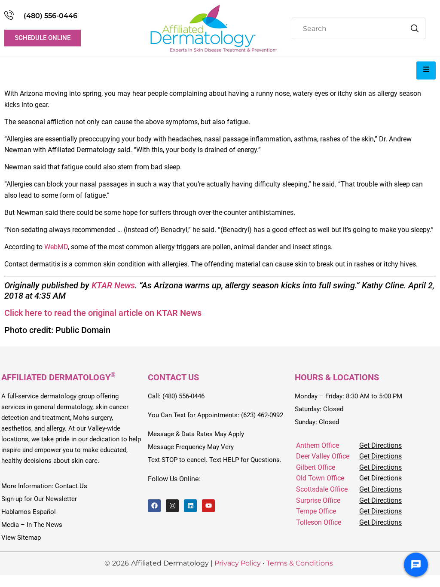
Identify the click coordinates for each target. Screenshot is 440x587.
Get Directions (380, 445)
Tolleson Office (318, 522)
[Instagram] (172, 505)
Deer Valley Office (322, 456)
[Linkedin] (190, 505)
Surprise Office (318, 500)
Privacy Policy (237, 563)
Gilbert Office (315, 467)
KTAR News (113, 285)
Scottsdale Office (322, 489)
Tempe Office (316, 511)
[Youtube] (208, 505)
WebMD (56, 247)
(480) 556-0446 (50, 16)
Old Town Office (320, 478)
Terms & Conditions (299, 563)
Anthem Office (317, 445)
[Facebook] (154, 505)
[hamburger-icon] (426, 70)
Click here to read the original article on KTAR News (103, 313)
